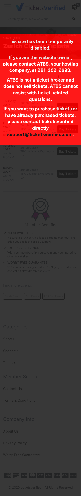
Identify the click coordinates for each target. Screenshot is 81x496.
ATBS (43, 64)
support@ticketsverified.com (39, 134)
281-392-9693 (54, 70)
